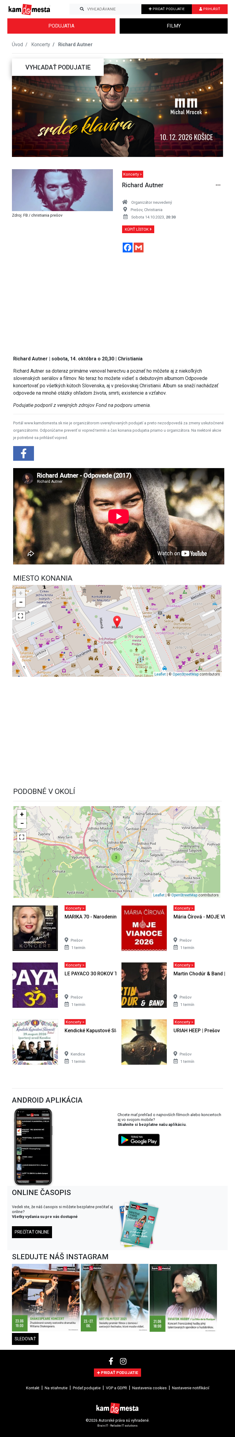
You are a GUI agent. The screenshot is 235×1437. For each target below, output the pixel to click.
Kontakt (32, 1388)
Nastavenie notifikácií (190, 1388)
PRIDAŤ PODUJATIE (168, 9)
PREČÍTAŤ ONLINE (32, 1232)
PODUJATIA (61, 26)
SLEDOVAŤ (25, 1338)
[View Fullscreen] (20, 615)
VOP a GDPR (116, 1388)
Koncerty (40, 44)
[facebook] (112, 1361)
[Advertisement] (118, 300)
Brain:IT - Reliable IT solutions (117, 1425)
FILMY (174, 26)
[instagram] (123, 1361)
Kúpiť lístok (137, 229)
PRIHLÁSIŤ (211, 9)
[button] (23, 107)
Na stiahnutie (56, 1388)
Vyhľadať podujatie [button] (58, 67)
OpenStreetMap (186, 674)
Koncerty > (132, 174)
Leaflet (160, 674)
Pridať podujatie (87, 1388)
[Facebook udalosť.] (24, 455)
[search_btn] (82, 9)
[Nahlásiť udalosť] (218, 185)
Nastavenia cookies (149, 1388)
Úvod (17, 44)
